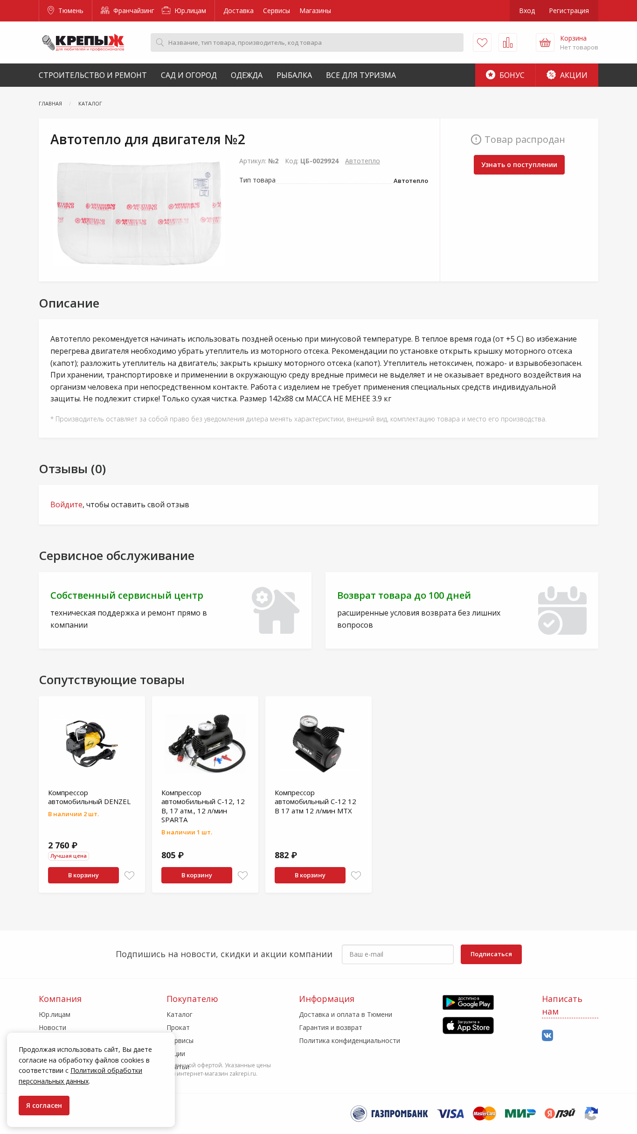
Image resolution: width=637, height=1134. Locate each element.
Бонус (511, 75)
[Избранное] (482, 42)
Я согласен (44, 1105)
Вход (527, 10)
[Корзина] (545, 42)
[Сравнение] (508, 42)
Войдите (66, 504)
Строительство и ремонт (93, 75)
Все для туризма (361, 75)
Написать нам (562, 1005)
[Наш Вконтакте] (547, 1035)
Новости (52, 1027)
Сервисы (276, 10)
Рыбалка (294, 75)
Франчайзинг (132, 10)
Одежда (247, 75)
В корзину (83, 875)
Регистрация (569, 10)
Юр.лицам (189, 10)
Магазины (315, 10)
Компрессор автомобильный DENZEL (89, 797)
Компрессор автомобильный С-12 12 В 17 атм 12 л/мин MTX (315, 801)
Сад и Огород (189, 75)
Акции (573, 75)
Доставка (238, 10)
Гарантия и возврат (330, 1027)
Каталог (179, 1014)
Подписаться (491, 954)
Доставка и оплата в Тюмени (345, 1014)
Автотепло (362, 160)
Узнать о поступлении (519, 164)
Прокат (178, 1027)
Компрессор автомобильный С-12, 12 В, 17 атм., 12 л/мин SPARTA (203, 806)
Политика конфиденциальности (349, 1040)
